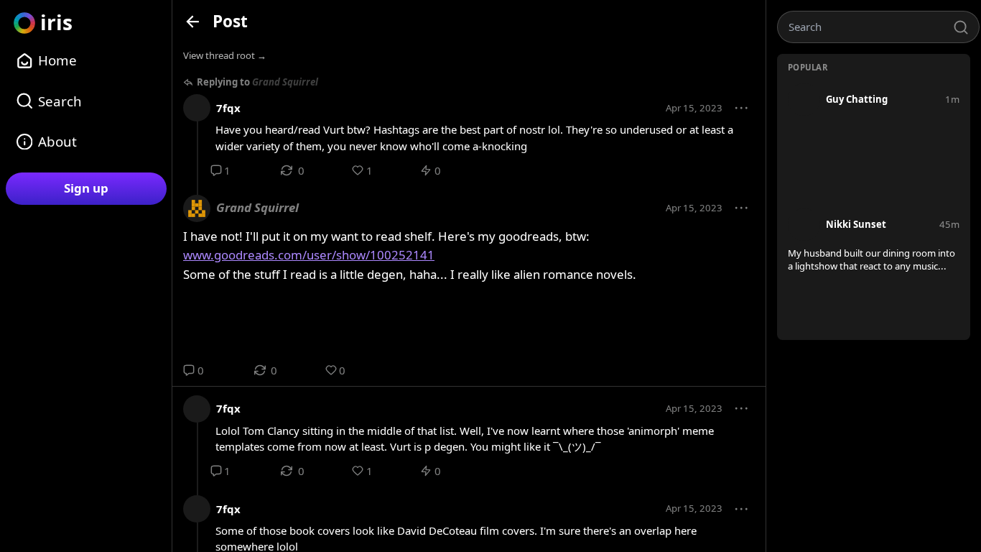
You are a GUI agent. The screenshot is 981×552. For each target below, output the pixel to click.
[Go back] (193, 21)
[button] (741, 108)
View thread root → (224, 55)
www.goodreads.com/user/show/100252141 (308, 255)
